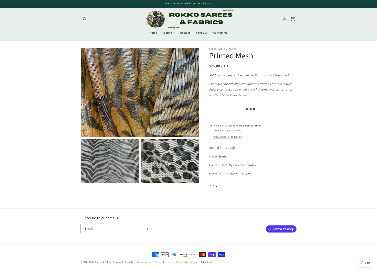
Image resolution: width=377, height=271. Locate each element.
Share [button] (216, 186)
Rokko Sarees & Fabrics (100, 262)
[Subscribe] (146, 228)
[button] (85, 19)
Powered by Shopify (123, 262)
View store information (227, 136)
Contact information (186, 261)
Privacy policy (144, 261)
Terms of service (163, 261)
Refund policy (208, 261)
